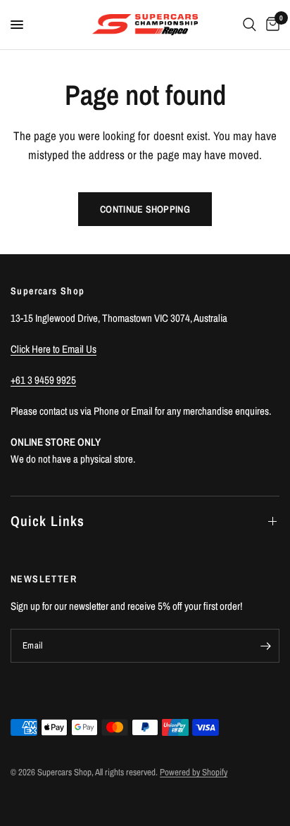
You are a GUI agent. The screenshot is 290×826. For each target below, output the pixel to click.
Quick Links (47, 520)
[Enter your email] (265, 646)
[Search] (249, 24)
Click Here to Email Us (53, 349)
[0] (270, 24)
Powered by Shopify (193, 772)
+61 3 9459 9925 (43, 380)
